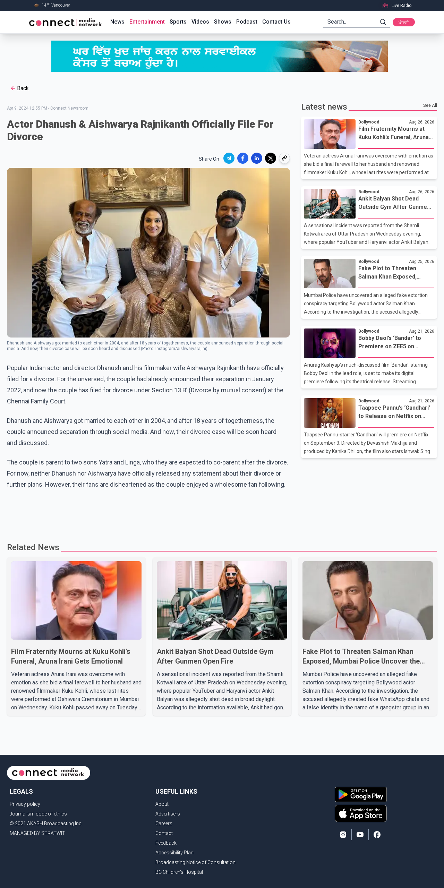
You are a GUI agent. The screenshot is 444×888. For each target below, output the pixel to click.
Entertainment (147, 21)
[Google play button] (361, 794)
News (117, 21)
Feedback (166, 843)
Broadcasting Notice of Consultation (195, 862)
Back (23, 88)
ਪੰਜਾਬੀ (404, 22)
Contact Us (276, 21)
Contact (164, 833)
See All (430, 105)
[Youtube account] (360, 834)
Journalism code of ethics (38, 814)
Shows (222, 21)
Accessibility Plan (174, 852)
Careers (163, 823)
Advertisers (167, 814)
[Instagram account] (343, 834)
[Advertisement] (219, 512)
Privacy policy (25, 804)
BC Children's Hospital (179, 872)
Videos (200, 21)
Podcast (246, 21)
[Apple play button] (361, 813)
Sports (178, 21)
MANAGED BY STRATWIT (37, 833)
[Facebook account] (377, 834)
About (162, 804)
